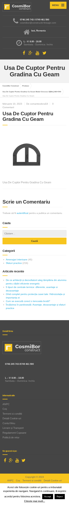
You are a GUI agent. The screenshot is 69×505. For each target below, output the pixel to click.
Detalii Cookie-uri (12, 418)
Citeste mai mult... (34, 501)
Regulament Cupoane (14, 432)
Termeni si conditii (12, 413)
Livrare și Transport (13, 427)
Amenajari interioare (16, 259)
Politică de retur (11, 437)
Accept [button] (47, 496)
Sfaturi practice (14, 263)
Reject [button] (60, 496)
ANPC (6, 404)
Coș (5, 408)
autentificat (22, 213)
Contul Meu (9, 423)
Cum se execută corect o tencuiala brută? (28, 301)
